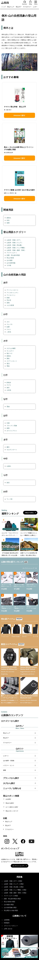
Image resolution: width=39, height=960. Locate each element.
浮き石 (9, 300)
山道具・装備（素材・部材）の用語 (15, 893)
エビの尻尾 (10, 305)
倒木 (8, 387)
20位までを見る (29, 512)
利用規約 (7, 923)
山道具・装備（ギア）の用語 (13, 881)
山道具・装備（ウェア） (15, 242)
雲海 (8, 303)
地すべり (9, 353)
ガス (8, 322)
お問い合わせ (8, 928)
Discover (24, 4)
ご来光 (9, 332)
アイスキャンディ (12, 293)
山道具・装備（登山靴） (15, 245)
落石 (8, 482)
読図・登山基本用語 (13, 255)
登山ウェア (10, 7)
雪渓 (8, 363)
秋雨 (8, 298)
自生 (8, 220)
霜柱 (8, 358)
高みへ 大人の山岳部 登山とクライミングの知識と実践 (19, 148)
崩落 (8, 428)
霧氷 (8, 447)
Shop (30, 4)
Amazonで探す (19, 115)
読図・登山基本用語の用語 (12, 898)
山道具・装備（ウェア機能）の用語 (15, 890)
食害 (8, 223)
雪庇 (8, 366)
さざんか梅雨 (11, 348)
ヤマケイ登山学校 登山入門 (15, 106)
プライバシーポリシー (11, 926)
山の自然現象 (11, 263)
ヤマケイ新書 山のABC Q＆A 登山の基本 (19, 190)
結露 (8, 327)
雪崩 (8, 406)
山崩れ (9, 466)
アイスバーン (11, 295)
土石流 (9, 390)
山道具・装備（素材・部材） (16, 250)
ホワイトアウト (12, 431)
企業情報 (7, 920)
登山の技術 (10, 258)
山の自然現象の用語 (10, 907)
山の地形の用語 (9, 904)
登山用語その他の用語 (11, 910)
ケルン (9, 329)
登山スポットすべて (12, 811)
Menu (35, 4)
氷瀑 (8, 423)
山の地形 (9, 260)
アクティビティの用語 (11, 896)
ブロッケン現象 (12, 425)
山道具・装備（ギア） (14, 240)
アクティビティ (12, 253)
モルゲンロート (12, 450)
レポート (36, 7)
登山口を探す (10, 803)
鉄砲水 (9, 382)
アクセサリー (27, 7)
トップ (3, 7)
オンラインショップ (28, 568)
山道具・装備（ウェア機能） (16, 248)
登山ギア (18, 7)
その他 (9, 265)
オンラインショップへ (19, 865)
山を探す (8, 799)
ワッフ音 (9, 499)
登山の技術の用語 (9, 901)
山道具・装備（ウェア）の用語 (14, 884)
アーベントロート (12, 290)
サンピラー (10, 351)
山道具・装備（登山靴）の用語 (14, 887)
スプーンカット (12, 361)
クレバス (9, 324)
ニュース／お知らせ (12, 788)
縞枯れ (9, 218)
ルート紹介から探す (12, 807)
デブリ (9, 385)
